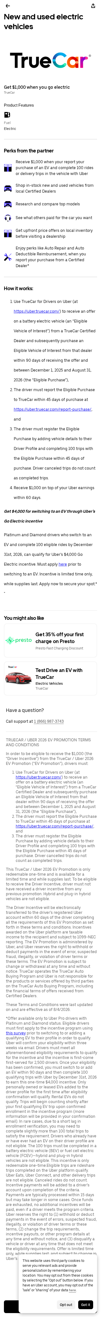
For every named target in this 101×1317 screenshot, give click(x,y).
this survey (16, 1033)
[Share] (93, 6)
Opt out (66, 1305)
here (63, 564)
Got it (85, 1305)
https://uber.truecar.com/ (37, 311)
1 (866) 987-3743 (49, 721)
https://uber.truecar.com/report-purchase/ (52, 409)
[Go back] (8, 6)
